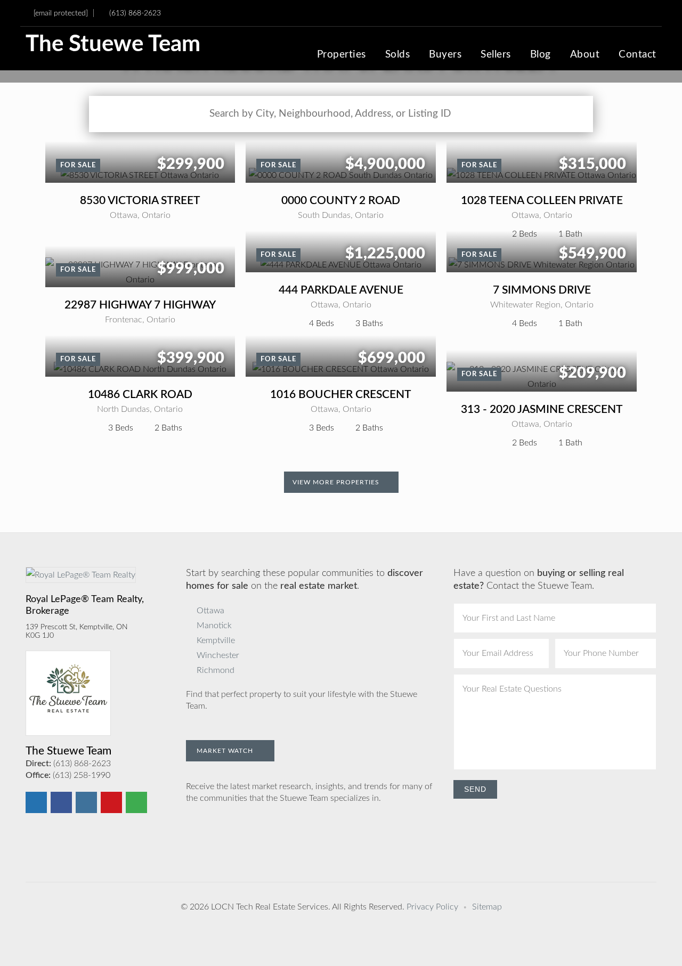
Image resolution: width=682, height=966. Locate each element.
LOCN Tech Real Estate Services (269, 907)
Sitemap (487, 907)
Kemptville (216, 640)
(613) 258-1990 (81, 775)
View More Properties (337, 482)
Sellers (496, 55)
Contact (637, 55)
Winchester (218, 655)
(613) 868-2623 (135, 13)
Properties (341, 55)
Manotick (214, 625)
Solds (397, 55)
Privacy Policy (432, 907)
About (585, 55)
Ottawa (210, 610)
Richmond (215, 670)
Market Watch (226, 751)
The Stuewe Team (113, 44)
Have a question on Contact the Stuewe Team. (538, 580)
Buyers (445, 55)
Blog (540, 55)
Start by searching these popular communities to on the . (304, 580)
